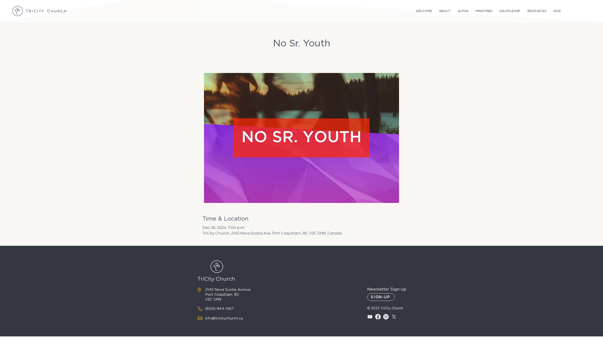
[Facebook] (378, 316)
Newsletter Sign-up (386, 289)
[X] (394, 316)
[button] (424, 11)
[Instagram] (386, 316)
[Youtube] (370, 316)
